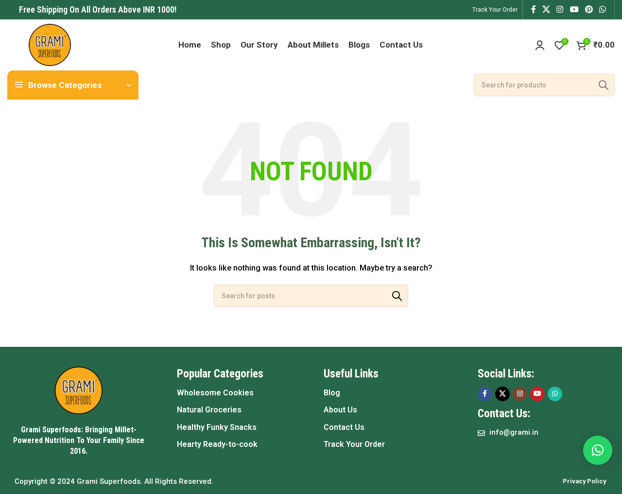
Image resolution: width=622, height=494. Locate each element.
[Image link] (78, 389)
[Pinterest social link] (589, 9)
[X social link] (546, 9)
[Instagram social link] (560, 9)
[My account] (540, 45)
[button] (597, 450)
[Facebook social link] (533, 9)
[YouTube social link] (574, 9)
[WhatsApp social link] (602, 9)
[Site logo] (50, 44)
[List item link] (240, 393)
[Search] (603, 85)
